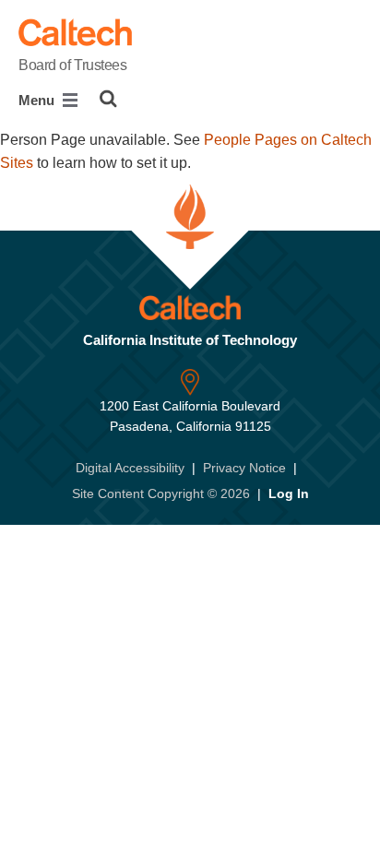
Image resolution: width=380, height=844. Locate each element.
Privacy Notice (244, 467)
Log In (288, 493)
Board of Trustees (72, 65)
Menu (38, 100)
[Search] (108, 98)
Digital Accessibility (130, 467)
